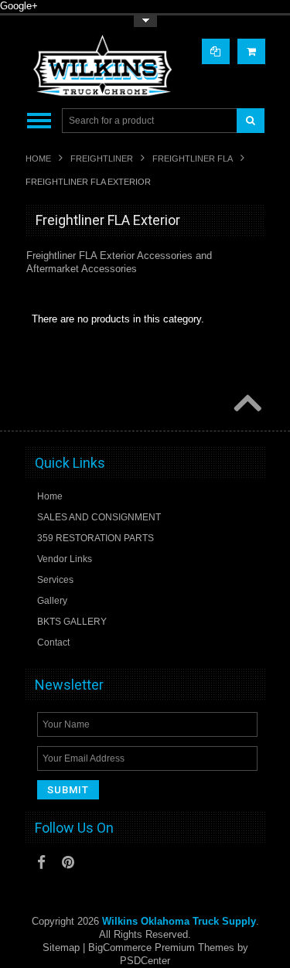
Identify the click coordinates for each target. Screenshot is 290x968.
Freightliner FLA (192, 158)
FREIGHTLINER (101, 158)
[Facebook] (41, 862)
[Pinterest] (68, 862)
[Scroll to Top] (245, 404)
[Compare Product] (216, 51)
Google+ (19, 6)
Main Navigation (39, 121)
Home (38, 158)
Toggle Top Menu (145, 21)
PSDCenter (145, 960)
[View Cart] (251, 51)
